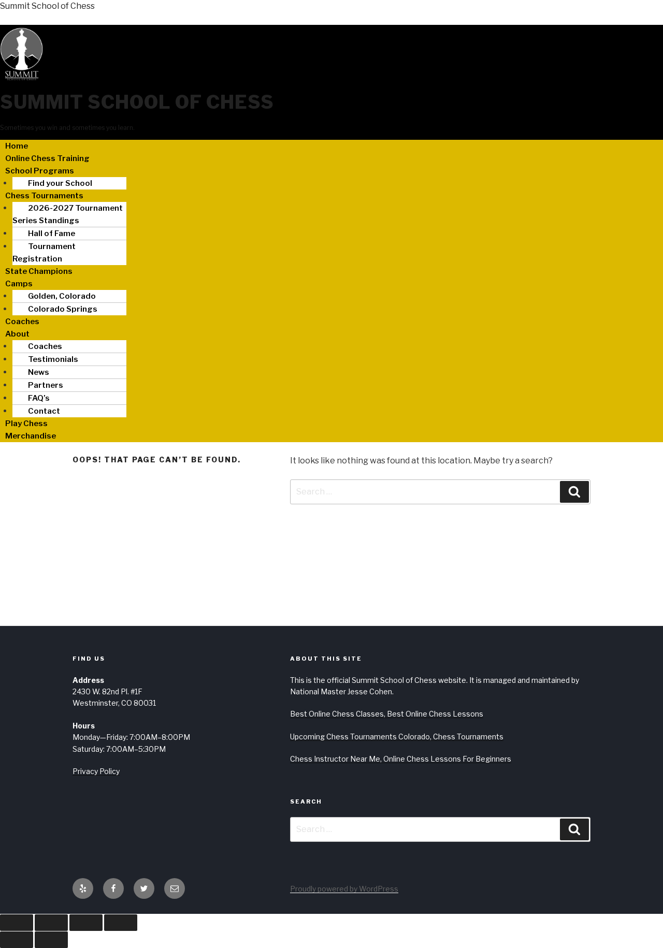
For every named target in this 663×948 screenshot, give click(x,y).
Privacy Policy (96, 771)
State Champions (39, 271)
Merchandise (30, 436)
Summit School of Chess (47, 6)
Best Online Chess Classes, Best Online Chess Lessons (386, 713)
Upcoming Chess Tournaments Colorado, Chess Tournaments (396, 736)
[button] (331, 171)
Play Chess (26, 423)
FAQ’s (39, 398)
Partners (45, 385)
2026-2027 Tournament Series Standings (67, 214)
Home (16, 146)
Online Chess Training (47, 158)
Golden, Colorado (62, 296)
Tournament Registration (44, 253)
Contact (44, 411)
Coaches (22, 321)
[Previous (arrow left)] (16, 939)
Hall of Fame (51, 233)
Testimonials (53, 359)
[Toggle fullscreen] (51, 922)
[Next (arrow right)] (51, 939)
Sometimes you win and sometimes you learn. (67, 128)
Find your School (60, 183)
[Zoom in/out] (16, 922)
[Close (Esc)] (120, 922)
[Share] (86, 922)
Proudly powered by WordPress (344, 888)
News (38, 372)
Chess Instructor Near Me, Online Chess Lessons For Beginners (400, 758)
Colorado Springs (62, 309)
